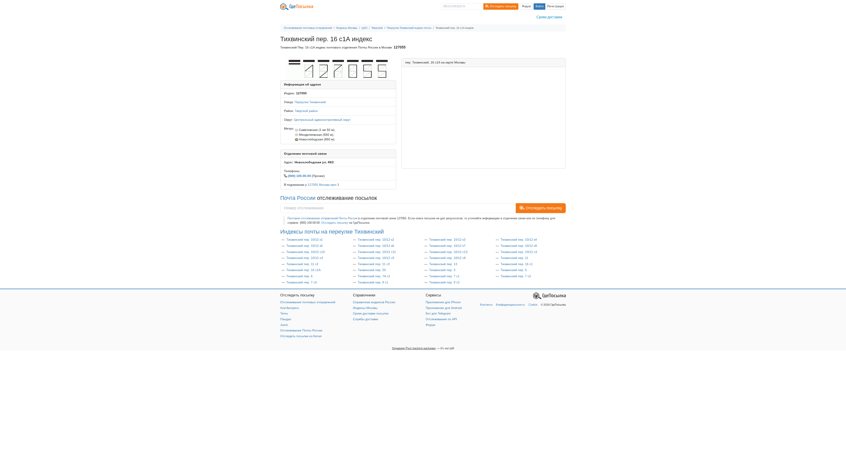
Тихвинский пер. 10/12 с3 (519, 252)
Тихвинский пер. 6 (299, 276)
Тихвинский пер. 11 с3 (374, 264)
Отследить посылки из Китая (301, 336)
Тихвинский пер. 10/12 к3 (447, 239)
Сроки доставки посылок (370, 313)
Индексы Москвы (365, 308)
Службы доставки (365, 319)
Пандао (285, 319)
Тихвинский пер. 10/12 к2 (376, 239)
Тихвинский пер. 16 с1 (517, 264)
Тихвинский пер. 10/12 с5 (376, 258)
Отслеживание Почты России (301, 330)
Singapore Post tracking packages (414, 348)
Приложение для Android (444, 308)
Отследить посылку (334, 222)
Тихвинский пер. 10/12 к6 (376, 245)
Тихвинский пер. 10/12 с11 (377, 252)
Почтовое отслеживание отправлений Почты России (322, 218)
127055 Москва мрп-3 (323, 184)
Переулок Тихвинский (310, 102)
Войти (540, 6)
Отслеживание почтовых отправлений (307, 302)
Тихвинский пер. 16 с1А (303, 270)
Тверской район (306, 111)
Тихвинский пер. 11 (514, 258)
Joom (284, 325)
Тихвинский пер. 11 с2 (302, 264)
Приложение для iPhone (443, 302)
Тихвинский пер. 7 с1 (444, 276)
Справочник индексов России (374, 302)
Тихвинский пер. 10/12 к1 (304, 239)
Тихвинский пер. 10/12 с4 (304, 258)
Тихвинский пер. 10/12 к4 (519, 239)
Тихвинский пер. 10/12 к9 (519, 245)
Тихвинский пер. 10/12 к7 (447, 245)
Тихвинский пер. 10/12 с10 (305, 252)
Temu (284, 313)
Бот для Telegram (438, 313)
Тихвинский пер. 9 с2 (444, 282)
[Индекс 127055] (338, 69)
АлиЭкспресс (289, 308)
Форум (526, 6)
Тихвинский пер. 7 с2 (516, 276)
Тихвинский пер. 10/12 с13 (448, 252)
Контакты (486, 304)
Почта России (297, 198)
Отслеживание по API (441, 319)
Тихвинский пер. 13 (443, 264)
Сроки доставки (549, 17)
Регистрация (555, 6)
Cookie (533, 304)
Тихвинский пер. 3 (442, 270)
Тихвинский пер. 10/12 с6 (447, 258)
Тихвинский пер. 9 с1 (373, 282)
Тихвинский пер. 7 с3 (301, 282)
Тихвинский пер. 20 (372, 270)
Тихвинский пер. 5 (514, 270)
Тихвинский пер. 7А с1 (374, 276)
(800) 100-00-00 (299, 176)
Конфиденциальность (510, 304)
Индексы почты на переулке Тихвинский (332, 232)
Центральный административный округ (322, 119)
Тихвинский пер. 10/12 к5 (304, 245)
